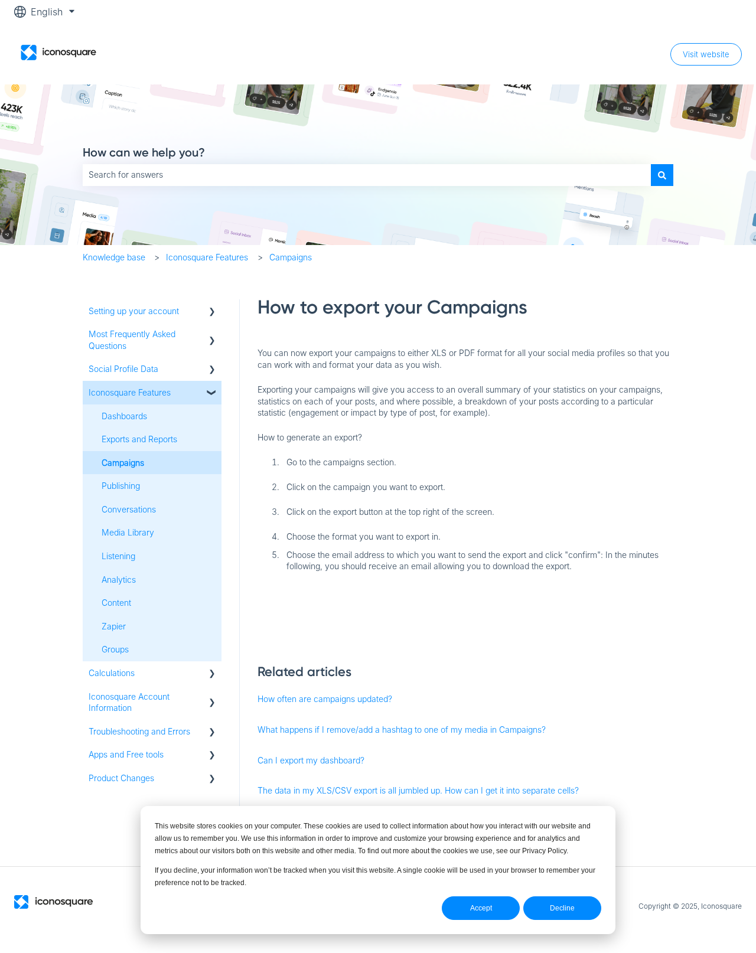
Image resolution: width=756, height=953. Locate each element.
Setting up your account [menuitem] (134, 311)
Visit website (706, 54)
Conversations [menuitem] (129, 509)
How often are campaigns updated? (325, 699)
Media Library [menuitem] (128, 532)
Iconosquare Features (207, 257)
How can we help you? (144, 152)
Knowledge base (114, 257)
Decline (562, 908)
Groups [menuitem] (115, 649)
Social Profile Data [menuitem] (123, 369)
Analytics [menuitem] (119, 580)
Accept (481, 908)
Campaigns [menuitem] (123, 463)
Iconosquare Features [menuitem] (130, 392)
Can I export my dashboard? (311, 760)
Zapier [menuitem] (114, 626)
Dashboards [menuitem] (124, 416)
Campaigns (290, 257)
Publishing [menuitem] (121, 486)
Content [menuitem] (116, 603)
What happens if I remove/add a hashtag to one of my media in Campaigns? (402, 729)
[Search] (662, 174)
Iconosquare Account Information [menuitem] (129, 702)
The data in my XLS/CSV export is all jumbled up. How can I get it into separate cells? (418, 790)
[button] (212, 313)
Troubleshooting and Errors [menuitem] (139, 731)
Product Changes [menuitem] (121, 778)
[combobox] (367, 174)
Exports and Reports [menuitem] (139, 439)
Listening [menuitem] (118, 556)
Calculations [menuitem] (112, 673)
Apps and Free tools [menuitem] (126, 754)
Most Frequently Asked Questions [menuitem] (132, 340)
